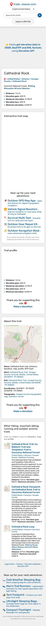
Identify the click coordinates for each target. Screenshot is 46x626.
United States (17, 455)
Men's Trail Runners (18, 586)
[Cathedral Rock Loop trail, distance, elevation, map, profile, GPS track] (7, 541)
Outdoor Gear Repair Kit (22, 224)
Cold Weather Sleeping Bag (23, 579)
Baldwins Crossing (26, 457)
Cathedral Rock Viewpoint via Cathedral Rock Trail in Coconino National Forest (26, 489)
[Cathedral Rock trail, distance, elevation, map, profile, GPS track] (23, 344)
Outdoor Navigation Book (23, 230)
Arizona (27, 455)
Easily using (23, 47)
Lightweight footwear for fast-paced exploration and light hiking (24, 588)
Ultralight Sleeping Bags (21, 601)
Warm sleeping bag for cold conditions (23, 582)
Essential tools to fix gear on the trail (24, 227)
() (21, 374)
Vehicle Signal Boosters (22, 209)
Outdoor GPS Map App (22, 200)
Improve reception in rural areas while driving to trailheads (25, 213)
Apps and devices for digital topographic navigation (25, 203)
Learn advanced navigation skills (22, 233)
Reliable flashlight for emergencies (23, 611)
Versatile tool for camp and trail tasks (24, 219)
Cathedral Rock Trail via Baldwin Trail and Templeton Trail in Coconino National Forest (26, 448)
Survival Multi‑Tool (19, 217)
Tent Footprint (15, 594)
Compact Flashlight (18, 609)
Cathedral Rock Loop (23, 526)
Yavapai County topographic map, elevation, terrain (22, 395)
